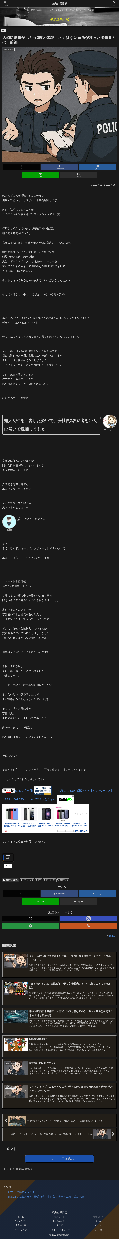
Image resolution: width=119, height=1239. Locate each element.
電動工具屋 (63, 880)
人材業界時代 (21, 1221)
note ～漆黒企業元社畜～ (22, 1192)
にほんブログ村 (24, 790)
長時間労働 (50, 880)
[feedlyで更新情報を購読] (30, 926)
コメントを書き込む (59, 1159)
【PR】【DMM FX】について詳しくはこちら (28, 799)
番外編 (98, 1221)
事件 (40, 880)
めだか (98, 1225)
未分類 (59, 1225)
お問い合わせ (21, 1230)
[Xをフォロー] (30, 918)
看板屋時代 (98, 1217)
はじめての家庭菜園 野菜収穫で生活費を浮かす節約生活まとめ (46, 1196)
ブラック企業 (28, 880)
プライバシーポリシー (59, 1230)
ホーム (21, 1217)
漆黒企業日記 (59, 3)
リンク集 (98, 1230)
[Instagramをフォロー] (88, 918)
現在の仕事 (21, 1225)
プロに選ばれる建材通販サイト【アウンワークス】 (83, 790)
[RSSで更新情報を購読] (88, 926)
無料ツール (59, 1217)
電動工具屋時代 (12, 880)
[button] (78, 175)
